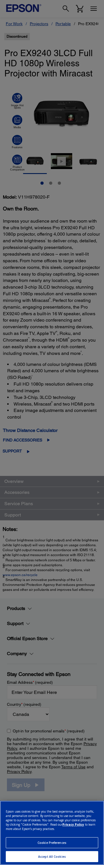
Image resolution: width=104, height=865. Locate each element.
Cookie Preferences (52, 843)
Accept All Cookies (52, 857)
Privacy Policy (73, 824)
